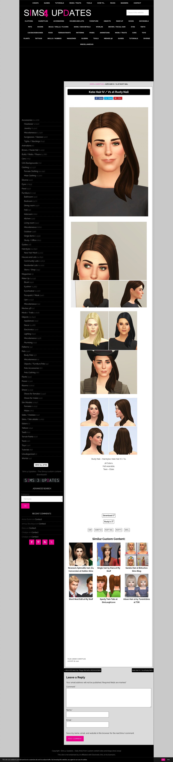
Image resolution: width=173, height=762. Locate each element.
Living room (29, 223)
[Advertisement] (86, 64)
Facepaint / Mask (31, 295)
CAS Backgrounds (30, 163)
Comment (71, 687)
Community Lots (31, 261)
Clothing (25, 167)
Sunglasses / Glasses (33, 137)
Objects (25, 317)
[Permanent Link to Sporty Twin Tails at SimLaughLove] (109, 596)
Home (92, 84)
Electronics (29, 329)
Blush (26, 282)
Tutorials (25, 450)
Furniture (26, 193)
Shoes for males (31, 398)
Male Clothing (30, 175)
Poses (24, 381)
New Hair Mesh (30, 253)
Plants (24, 377)
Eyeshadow (29, 291)
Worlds (25, 458)
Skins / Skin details (30, 419)
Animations (26, 146)
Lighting (27, 334)
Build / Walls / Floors (31, 154)
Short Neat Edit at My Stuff (81, 599)
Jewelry (27, 128)
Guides (25, 244)
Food (24, 189)
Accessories (27, 120)
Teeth (24, 432)
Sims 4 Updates (59, 14)
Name (69, 710)
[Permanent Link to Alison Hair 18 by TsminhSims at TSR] (136, 596)
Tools (24, 441)
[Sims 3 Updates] (42, 480)
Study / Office (30, 240)
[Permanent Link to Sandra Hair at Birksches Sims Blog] (136, 565)
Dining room (29, 205)
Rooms (25, 385)
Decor (26, 325)
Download (108, 515)
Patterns (25, 347)
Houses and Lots (29, 257)
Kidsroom (28, 214)
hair (90, 530)
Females (27, 406)
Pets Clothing (30, 372)
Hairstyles (99, 84)
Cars (24, 159)
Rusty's (107, 522)
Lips (26, 300)
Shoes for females (32, 394)
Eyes (24, 184)
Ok (163, 759)
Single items (29, 236)
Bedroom (28, 201)
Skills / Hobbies (29, 415)
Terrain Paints (27, 437)
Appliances (29, 321)
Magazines (26, 274)
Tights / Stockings (32, 141)
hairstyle (98, 530)
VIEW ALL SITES (41, 465)
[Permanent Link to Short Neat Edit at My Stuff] (81, 596)
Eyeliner (27, 286)
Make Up (26, 278)
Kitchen (27, 218)
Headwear (28, 124)
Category (25, 494)
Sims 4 (127, 530)
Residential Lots (31, 265)
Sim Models (27, 402)
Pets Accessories (31, 368)
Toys (24, 445)
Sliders (25, 424)
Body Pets (28, 355)
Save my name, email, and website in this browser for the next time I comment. (100, 733)
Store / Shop (30, 270)
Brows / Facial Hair (30, 150)
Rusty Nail (109, 530)
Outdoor (28, 231)
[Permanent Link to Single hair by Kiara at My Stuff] (109, 565)
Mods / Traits (28, 313)
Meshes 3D (26, 308)
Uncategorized (28, 454)
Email (69, 720)
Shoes (24, 390)
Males (26, 411)
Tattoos (25, 428)
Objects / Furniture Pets (34, 364)
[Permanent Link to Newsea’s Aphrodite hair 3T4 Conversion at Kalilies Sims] (81, 565)
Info (168, 759)
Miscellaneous (30, 133)
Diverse (25, 180)
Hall (26, 210)
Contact (38, 519)
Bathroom (28, 197)
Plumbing (28, 342)
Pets (24, 351)
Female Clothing (31, 171)
